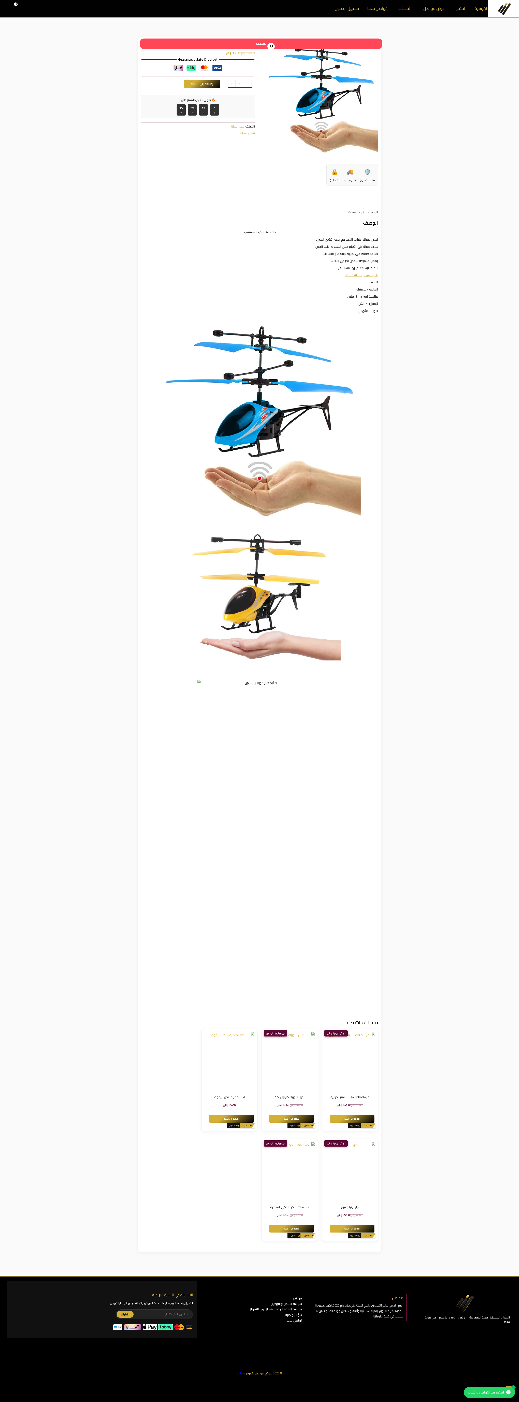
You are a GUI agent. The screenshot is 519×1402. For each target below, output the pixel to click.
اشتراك (125, 1314)
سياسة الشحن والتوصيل (286, 1304)
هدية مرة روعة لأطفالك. (361, 275)
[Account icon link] (9, 8)
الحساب (405, 8)
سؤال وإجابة (293, 1315)
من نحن (297, 1298)
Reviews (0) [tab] (356, 212)
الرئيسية (481, 8)
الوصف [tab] (373, 212)
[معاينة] (356, 1061)
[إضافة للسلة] (344, 1061)
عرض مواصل (434, 8)
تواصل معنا (377, 8)
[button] (27, 8)
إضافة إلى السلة (202, 84)
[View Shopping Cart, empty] (18, 8)
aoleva (241, 1373)
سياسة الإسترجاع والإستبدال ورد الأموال (275, 1309)
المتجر (461, 8)
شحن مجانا (237, 126)
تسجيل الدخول (347, 8)
